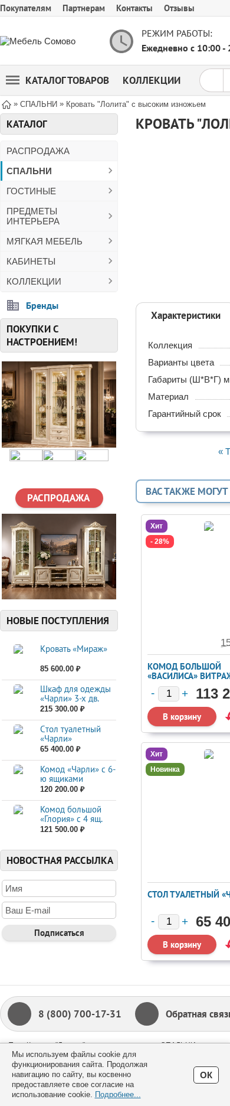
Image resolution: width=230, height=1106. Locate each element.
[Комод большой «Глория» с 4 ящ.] (18, 820)
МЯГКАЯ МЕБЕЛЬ (44, 241)
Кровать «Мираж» (73, 648)
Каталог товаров (67, 80)
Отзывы (179, 8)
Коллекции (151, 80)
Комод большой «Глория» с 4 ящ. (71, 814)
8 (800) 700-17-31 (79, 1013)
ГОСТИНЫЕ (31, 191)
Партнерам (84, 8)
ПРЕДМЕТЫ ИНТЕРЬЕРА (33, 216)
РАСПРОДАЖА (38, 151)
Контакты (134, 8)
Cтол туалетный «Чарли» (70, 733)
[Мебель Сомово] (47, 41)
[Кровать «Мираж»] (18, 659)
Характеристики (186, 315)
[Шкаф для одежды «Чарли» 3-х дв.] (18, 699)
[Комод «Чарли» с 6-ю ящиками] (18, 780)
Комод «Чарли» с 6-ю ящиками (78, 774)
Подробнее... (118, 1094)
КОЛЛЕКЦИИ (33, 281)
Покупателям (25, 8)
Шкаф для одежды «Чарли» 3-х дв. (75, 693)
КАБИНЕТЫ (30, 261)
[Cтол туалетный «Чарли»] (18, 739)
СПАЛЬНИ (29, 171)
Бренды (42, 305)
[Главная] (6, 103)
